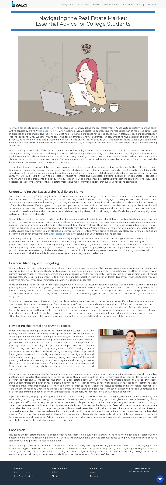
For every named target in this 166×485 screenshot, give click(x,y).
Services (96, 4)
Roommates (83, 4)
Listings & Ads (67, 4)
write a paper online (47, 131)
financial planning (33, 173)
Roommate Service (23, 472)
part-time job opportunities (114, 307)
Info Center (128, 4)
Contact (93, 472)
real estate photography (63, 234)
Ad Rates (18, 468)
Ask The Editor (96, 468)
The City (140, 4)
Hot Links (152, 4)
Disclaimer (95, 476)
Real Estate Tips (111, 4)
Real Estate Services (23, 476)
